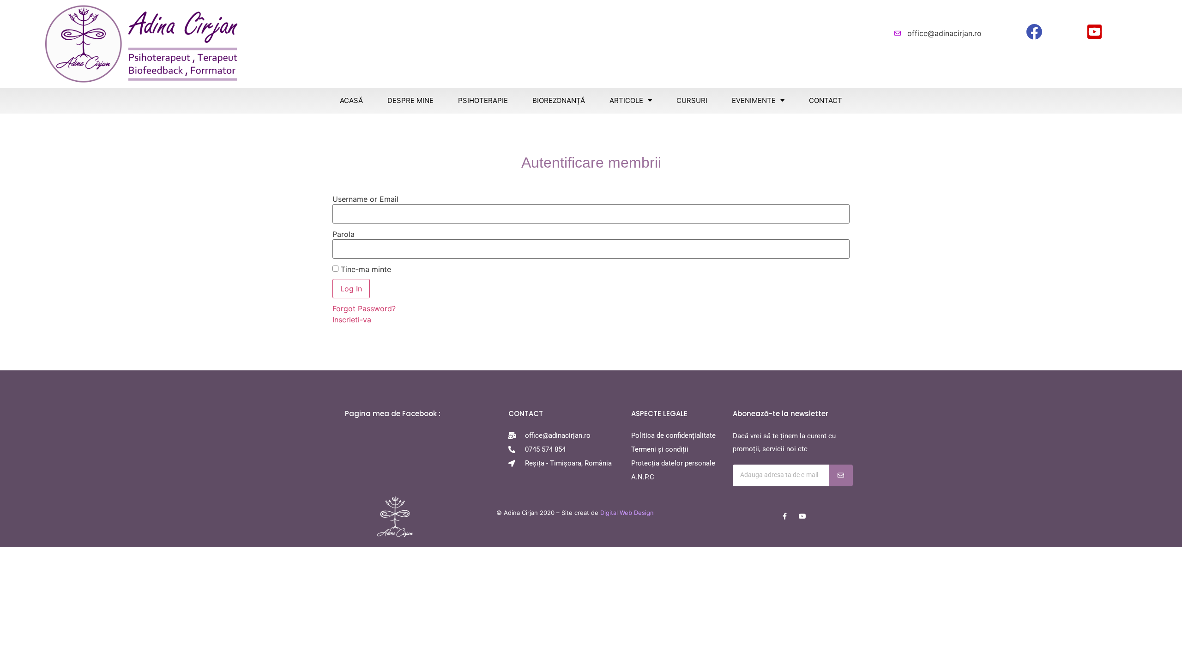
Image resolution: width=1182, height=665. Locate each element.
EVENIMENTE (754, 100)
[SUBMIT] (841, 475)
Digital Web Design (627, 512)
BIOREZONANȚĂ (558, 100)
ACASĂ (351, 100)
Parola (343, 234)
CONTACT (825, 100)
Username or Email (365, 199)
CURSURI (691, 100)
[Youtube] (802, 516)
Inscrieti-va (351, 319)
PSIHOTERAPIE (483, 100)
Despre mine (410, 100)
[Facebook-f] (784, 516)
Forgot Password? (364, 308)
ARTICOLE (626, 100)
